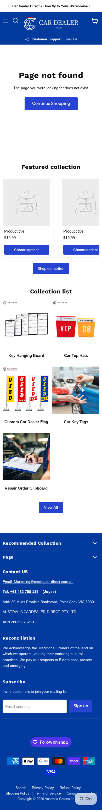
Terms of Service (48, 793)
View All (51, 507)
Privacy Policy (43, 788)
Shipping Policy (17, 793)
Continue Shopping (51, 103)
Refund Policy (70, 788)
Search (20, 788)
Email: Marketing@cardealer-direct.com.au (38, 582)
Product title (14, 231)
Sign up (80, 705)
